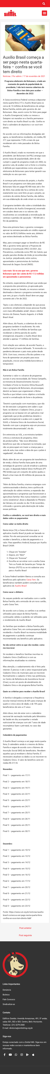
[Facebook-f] (4, 1055)
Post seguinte (25, 935)
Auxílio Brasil (21, 586)
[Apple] (33, 1055)
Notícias (7, 76)
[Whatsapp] (16, 1055)
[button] (44, 3)
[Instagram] (22, 1055)
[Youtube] (10, 1055)
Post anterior (25, 928)
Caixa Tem (31, 580)
